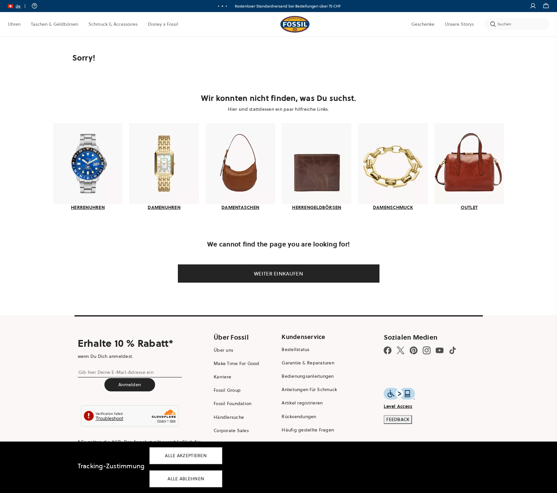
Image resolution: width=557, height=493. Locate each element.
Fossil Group (227, 390)
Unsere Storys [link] (459, 24)
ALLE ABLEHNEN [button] (185, 478)
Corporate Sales (231, 430)
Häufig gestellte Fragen (308, 430)
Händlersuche (229, 417)
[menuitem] (14, 24)
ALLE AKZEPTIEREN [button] (186, 455)
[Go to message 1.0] (218, 6)
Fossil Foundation (232, 403)
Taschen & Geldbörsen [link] (54, 24)
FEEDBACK (397, 419)
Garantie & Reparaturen (308, 362)
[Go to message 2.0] (222, 6)
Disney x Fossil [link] (163, 24)
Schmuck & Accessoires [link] (113, 24)
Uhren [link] (14, 24)
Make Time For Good (236, 363)
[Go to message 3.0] (226, 6)
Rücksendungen (299, 416)
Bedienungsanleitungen (308, 376)
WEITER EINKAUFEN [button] (278, 273)
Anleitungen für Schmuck (309, 389)
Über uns (223, 350)
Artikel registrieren (302, 403)
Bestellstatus (295, 349)
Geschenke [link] (422, 24)
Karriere (222, 376)
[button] (19, 6)
